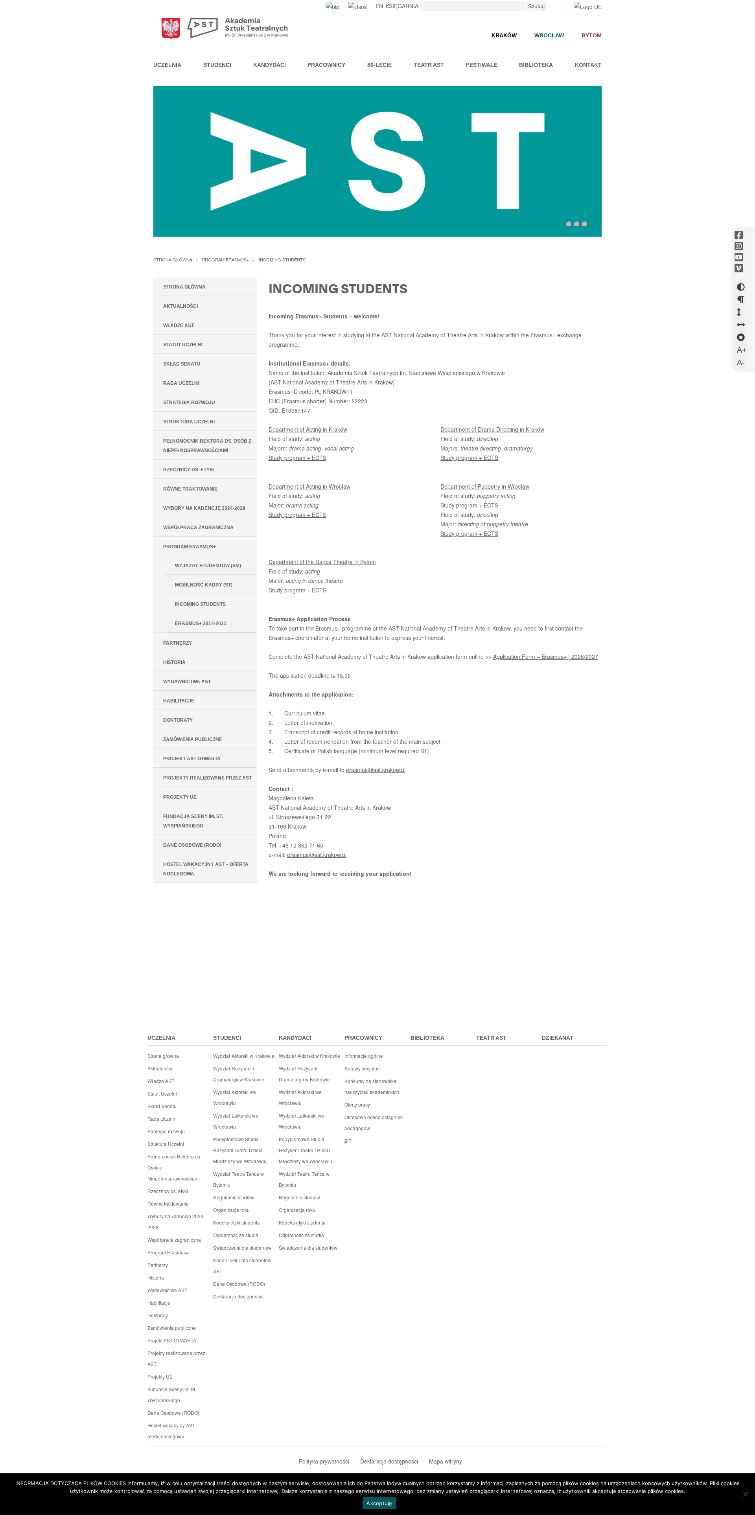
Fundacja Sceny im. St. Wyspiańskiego (193, 821)
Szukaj (536, 6)
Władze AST (178, 325)
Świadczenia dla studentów (242, 1247)
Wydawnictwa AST (187, 681)
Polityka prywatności (324, 1461)
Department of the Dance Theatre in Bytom (322, 562)
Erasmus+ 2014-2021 (200, 623)
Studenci (217, 65)
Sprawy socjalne (362, 1068)
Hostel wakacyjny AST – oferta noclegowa (206, 869)
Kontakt (588, 65)
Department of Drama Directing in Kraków (492, 429)
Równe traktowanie (190, 489)
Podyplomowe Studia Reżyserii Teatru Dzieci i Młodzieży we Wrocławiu (240, 1150)
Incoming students (282, 259)
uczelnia (161, 1038)
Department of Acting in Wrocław (309, 486)
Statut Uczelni (183, 344)
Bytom (592, 35)
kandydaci (295, 1038)
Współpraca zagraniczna (198, 527)
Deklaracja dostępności (238, 1296)
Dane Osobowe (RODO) (192, 845)
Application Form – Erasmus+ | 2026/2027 (545, 656)
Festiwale (481, 65)
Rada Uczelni (181, 383)
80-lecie (379, 65)
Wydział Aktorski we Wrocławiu (234, 1097)
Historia (174, 662)
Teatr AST (429, 65)
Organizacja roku (231, 1209)
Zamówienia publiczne (192, 739)
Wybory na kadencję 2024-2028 (204, 508)
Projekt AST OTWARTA (192, 758)
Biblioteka (536, 65)
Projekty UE (180, 797)
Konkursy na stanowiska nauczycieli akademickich (371, 1086)
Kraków (504, 35)
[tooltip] (739, 235)
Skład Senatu (181, 364)
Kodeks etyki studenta (236, 1222)
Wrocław (549, 35)
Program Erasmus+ (225, 259)
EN (379, 6)
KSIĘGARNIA (402, 6)
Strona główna (172, 259)
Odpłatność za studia (235, 1235)
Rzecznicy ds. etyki (188, 470)
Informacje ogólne (363, 1055)
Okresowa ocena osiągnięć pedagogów (373, 1122)
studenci (227, 1038)
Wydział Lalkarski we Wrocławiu (235, 1121)
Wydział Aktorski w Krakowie (243, 1055)
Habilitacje (178, 701)
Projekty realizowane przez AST (207, 778)
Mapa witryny (445, 1461)
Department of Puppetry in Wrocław (484, 486)
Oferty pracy (357, 1104)
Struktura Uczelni (189, 422)
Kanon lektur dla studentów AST (242, 1265)
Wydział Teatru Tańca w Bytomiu (238, 1179)
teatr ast (491, 1038)
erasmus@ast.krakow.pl (375, 770)
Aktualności (180, 306)
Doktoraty (178, 720)
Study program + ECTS (297, 457)
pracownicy (363, 1038)
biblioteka (427, 1038)
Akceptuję (379, 1503)
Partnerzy (177, 643)
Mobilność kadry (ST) (203, 585)
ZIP (348, 1140)
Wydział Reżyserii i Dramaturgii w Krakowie (238, 1074)
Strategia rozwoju (189, 402)
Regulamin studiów (233, 1197)
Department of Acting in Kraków (308, 429)
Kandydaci (269, 65)
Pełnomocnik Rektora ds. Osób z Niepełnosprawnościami (207, 445)
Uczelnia (167, 65)
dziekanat (557, 1038)
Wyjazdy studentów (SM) (208, 565)
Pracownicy (326, 65)
